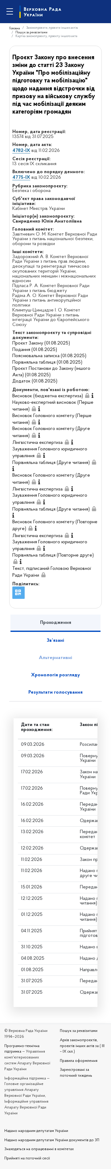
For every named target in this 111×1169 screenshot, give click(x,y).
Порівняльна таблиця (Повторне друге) (53, 555)
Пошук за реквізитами (31, 32)
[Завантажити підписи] (87, 396)
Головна (14, 28)
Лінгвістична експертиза (37, 442)
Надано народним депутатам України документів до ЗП (51, 1140)
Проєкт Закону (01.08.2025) (41, 343)
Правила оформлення (78, 1061)
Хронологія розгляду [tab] (55, 675)
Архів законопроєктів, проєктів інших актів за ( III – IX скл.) (82, 1046)
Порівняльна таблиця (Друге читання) (51, 462)
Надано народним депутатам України (36, 1131)
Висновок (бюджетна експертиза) (47, 396)
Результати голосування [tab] (55, 692)
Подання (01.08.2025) (34, 349)
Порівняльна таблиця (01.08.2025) (47, 362)
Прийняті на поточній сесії (27, 1158)
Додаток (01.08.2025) (34, 381)
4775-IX (21, 177)
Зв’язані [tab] (55, 640)
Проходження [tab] (55, 622)
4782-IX (21, 150)
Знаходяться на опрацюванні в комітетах (39, 1149)
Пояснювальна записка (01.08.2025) (49, 355)
